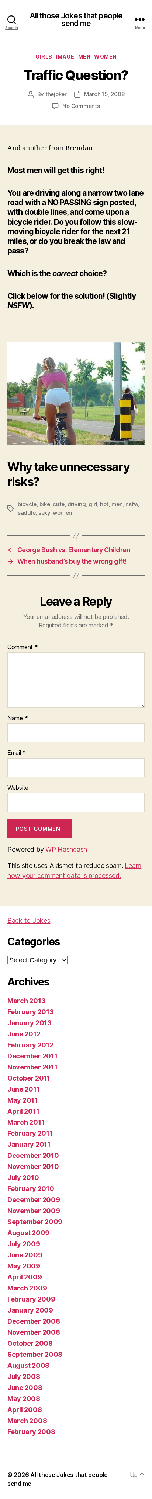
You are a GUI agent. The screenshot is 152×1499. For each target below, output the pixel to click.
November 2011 (32, 1067)
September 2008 (34, 1354)
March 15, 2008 (104, 94)
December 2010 (33, 1155)
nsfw (131, 504)
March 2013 (26, 1001)
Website (17, 788)
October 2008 (30, 1343)
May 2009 (23, 1266)
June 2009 (24, 1255)
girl (93, 504)
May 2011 (22, 1100)
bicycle (27, 504)
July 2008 (23, 1376)
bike (44, 504)
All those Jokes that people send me (76, 19)
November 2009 (33, 1211)
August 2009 (28, 1233)
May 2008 (23, 1398)
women (105, 56)
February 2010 (30, 1188)
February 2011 (30, 1133)
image (65, 56)
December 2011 (32, 1056)
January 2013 (29, 1023)
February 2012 (30, 1045)
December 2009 (33, 1200)
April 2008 (24, 1410)
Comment (22, 647)
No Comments (81, 105)
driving (77, 504)
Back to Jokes (29, 920)
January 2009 (30, 1310)
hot (104, 504)
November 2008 (33, 1332)
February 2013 (30, 1012)
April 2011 (23, 1111)
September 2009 (34, 1222)
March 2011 (25, 1122)
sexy (44, 512)
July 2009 (23, 1244)
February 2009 (31, 1299)
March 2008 (27, 1421)
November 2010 (33, 1166)
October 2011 (28, 1078)
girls (43, 56)
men (84, 56)
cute (59, 504)
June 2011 (23, 1089)
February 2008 (31, 1432)
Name (17, 718)
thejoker (56, 94)
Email (16, 753)
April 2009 (24, 1277)
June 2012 (24, 1034)
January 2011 (29, 1144)
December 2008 (33, 1321)
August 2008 (28, 1365)
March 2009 (27, 1288)
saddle (26, 512)
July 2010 (23, 1177)
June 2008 (24, 1387)
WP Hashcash (66, 849)
